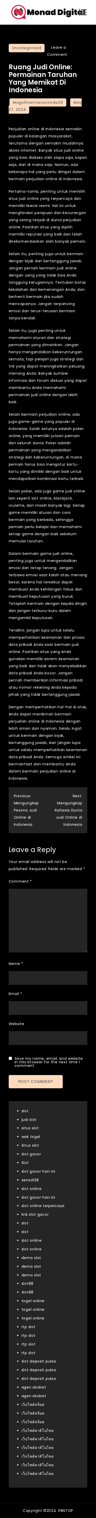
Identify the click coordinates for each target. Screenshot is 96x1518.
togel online (33, 1300)
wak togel (31, 1136)
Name (16, 963)
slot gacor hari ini (38, 1171)
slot (25, 1111)
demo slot (31, 1257)
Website (17, 1023)
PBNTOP (65, 1510)
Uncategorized (26, 47)
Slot (25, 1162)
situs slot (30, 1128)
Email (15, 993)
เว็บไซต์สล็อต (33, 1404)
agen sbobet (34, 1387)
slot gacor (31, 1154)
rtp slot (29, 1326)
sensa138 (30, 1180)
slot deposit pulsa (39, 1361)
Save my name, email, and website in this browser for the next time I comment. (49, 1062)
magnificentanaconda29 (38, 102)
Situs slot (30, 1145)
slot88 (28, 1283)
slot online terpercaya (43, 1205)
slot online (32, 1188)
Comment (20, 881)
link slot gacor (35, 1214)
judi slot (29, 1119)
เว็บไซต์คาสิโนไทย (38, 1430)
